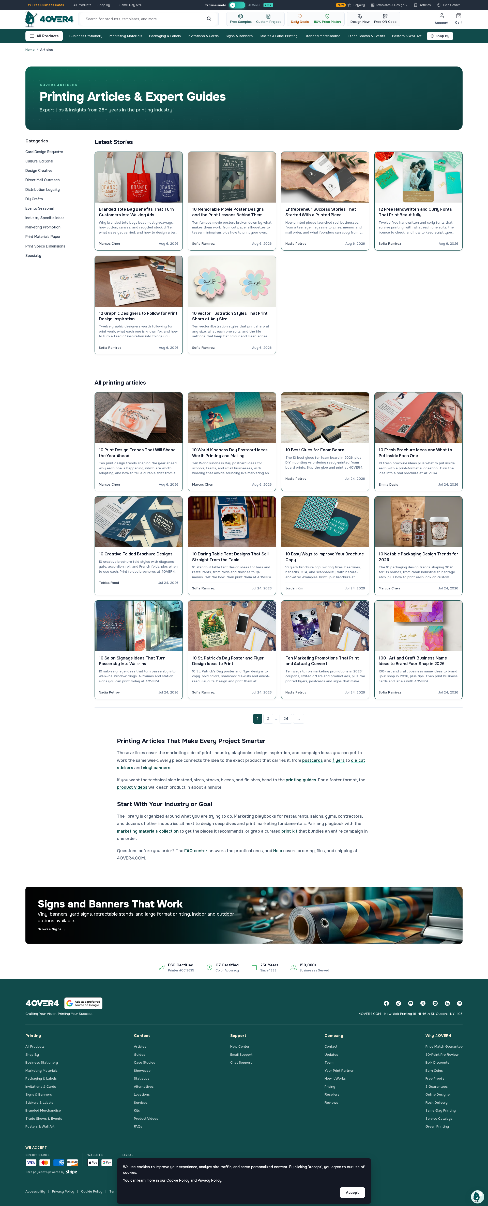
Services (140, 1102)
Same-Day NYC (130, 5)
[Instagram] (435, 1003)
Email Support (241, 1054)
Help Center (451, 5)
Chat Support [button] (241, 1062)
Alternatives (144, 1086)
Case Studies (144, 1062)
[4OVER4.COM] (49, 19)
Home (30, 49)
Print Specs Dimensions (45, 246)
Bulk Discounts (437, 1062)
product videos (132, 787)
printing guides (301, 780)
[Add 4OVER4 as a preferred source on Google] (83, 1003)
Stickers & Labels (39, 1102)
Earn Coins (434, 1070)
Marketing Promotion (42, 227)
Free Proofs (434, 1078)
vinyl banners (156, 767)
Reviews (331, 1102)
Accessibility (35, 1191)
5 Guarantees (436, 1086)
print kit (289, 831)
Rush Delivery (436, 1102)
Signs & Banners (239, 36)
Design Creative (38, 170)
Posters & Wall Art (406, 36)
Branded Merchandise (323, 36)
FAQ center (195, 850)
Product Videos (146, 1118)
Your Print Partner (339, 1070)
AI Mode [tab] (254, 5)
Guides (139, 1054)
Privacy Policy (63, 1191)
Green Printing (437, 1126)
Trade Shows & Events (366, 36)
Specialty (33, 255)
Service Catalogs (438, 1118)
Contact (331, 1046)
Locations (142, 1094)
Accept (352, 1192)
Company (334, 1035)
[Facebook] (386, 1003)
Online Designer (438, 1094)
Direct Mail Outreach (42, 180)
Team (329, 1062)
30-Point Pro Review (442, 1054)
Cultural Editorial (39, 161)
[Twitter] (423, 1003)
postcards (312, 760)
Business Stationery (85, 36)
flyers (338, 760)
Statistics (141, 1078)
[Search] (209, 19)
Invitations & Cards (203, 36)
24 (285, 718)
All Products (82, 5)
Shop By (104, 5)
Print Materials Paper (42, 236)
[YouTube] (411, 1003)
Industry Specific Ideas (45, 218)
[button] (477, 1196)
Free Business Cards (48, 5)
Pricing (330, 1086)
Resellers (332, 1094)
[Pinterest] (459, 1003)
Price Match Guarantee (444, 1046)
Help (277, 850)
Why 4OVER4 (438, 1035)
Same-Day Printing (440, 1110)
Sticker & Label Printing (279, 36)
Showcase (142, 1070)
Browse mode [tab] (215, 5)
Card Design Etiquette (44, 152)
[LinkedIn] (447, 1003)
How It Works (335, 1078)
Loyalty (351, 5)
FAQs (138, 1126)
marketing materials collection (148, 831)
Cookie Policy (91, 1191)
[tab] (237, 5)
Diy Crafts (34, 199)
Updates (331, 1054)
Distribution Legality (42, 189)
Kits (137, 1110)
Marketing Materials (126, 36)
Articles (425, 5)
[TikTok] (398, 1003)
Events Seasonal (39, 208)
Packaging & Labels (165, 36)
